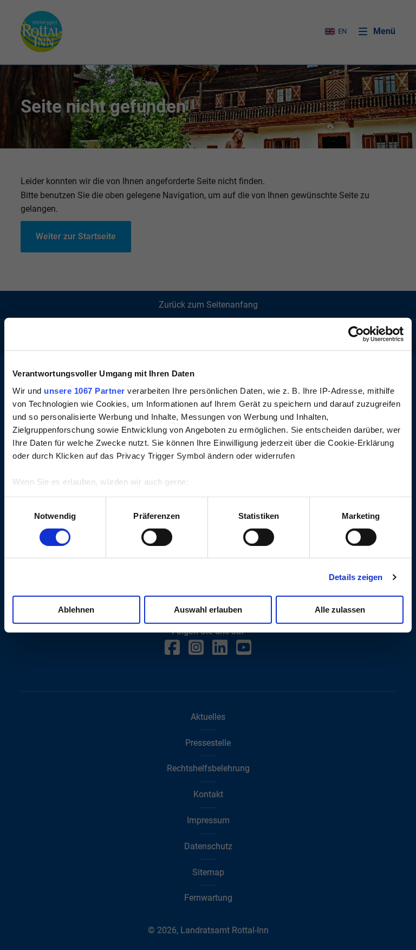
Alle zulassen (340, 609)
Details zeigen (355, 577)
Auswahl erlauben (208, 609)
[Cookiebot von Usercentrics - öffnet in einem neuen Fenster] (356, 334)
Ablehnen (76, 609)
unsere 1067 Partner (84, 390)
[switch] (156, 537)
